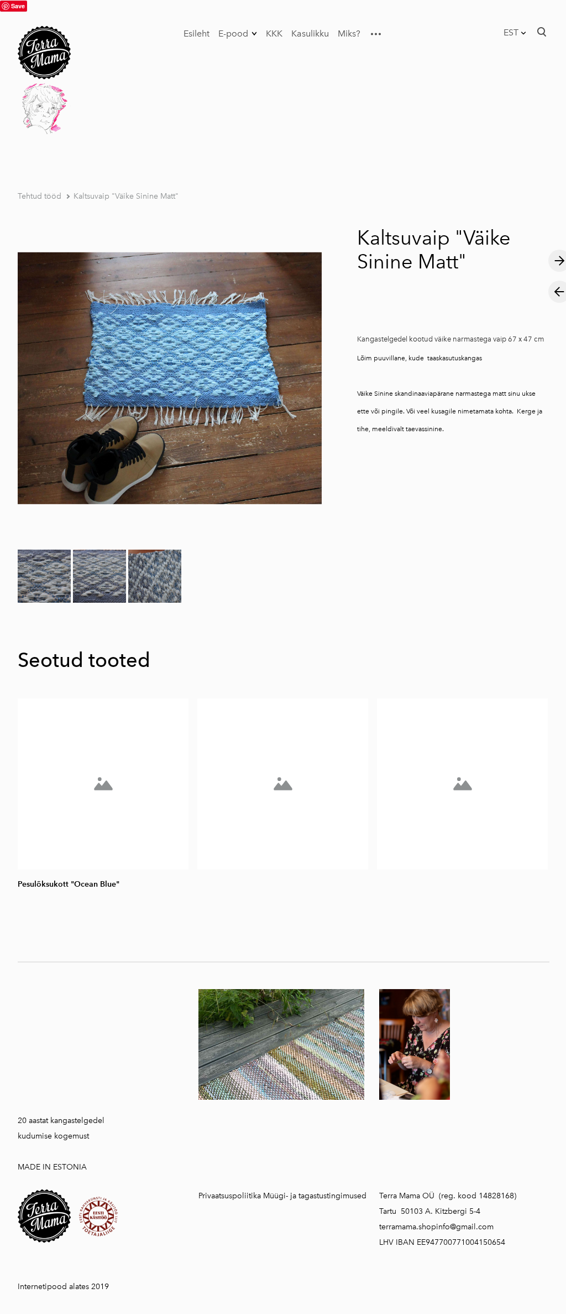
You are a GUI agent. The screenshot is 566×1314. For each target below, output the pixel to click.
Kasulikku (310, 33)
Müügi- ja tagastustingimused (314, 1196)
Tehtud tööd (39, 196)
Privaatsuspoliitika (229, 1196)
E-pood (233, 33)
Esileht (196, 33)
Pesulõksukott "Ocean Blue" (68, 884)
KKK (274, 33)
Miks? (349, 33)
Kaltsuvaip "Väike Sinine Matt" (126, 196)
